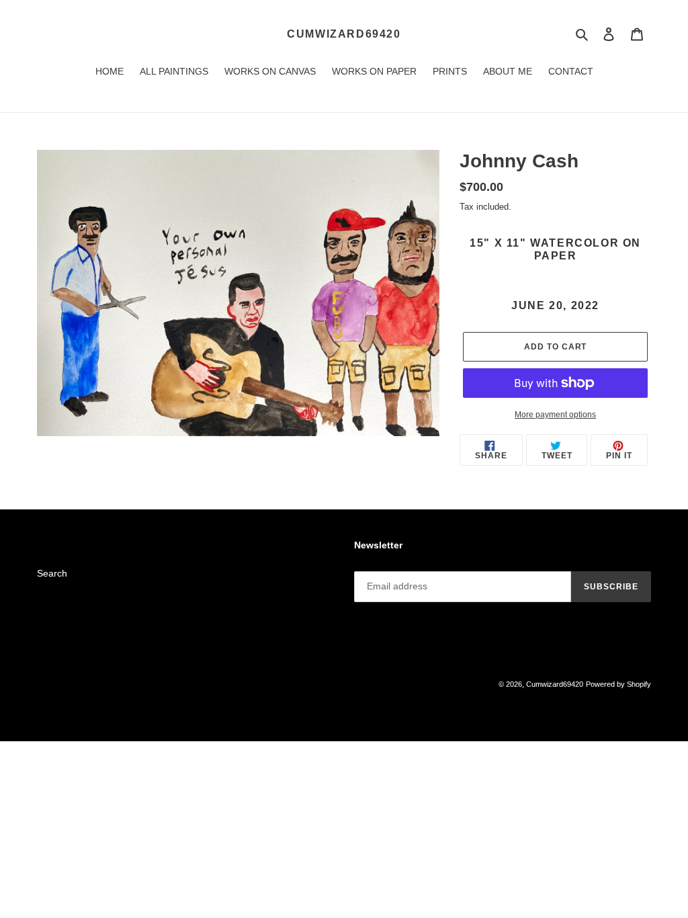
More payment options (555, 414)
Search (52, 573)
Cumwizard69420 (343, 34)
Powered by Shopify (618, 684)
